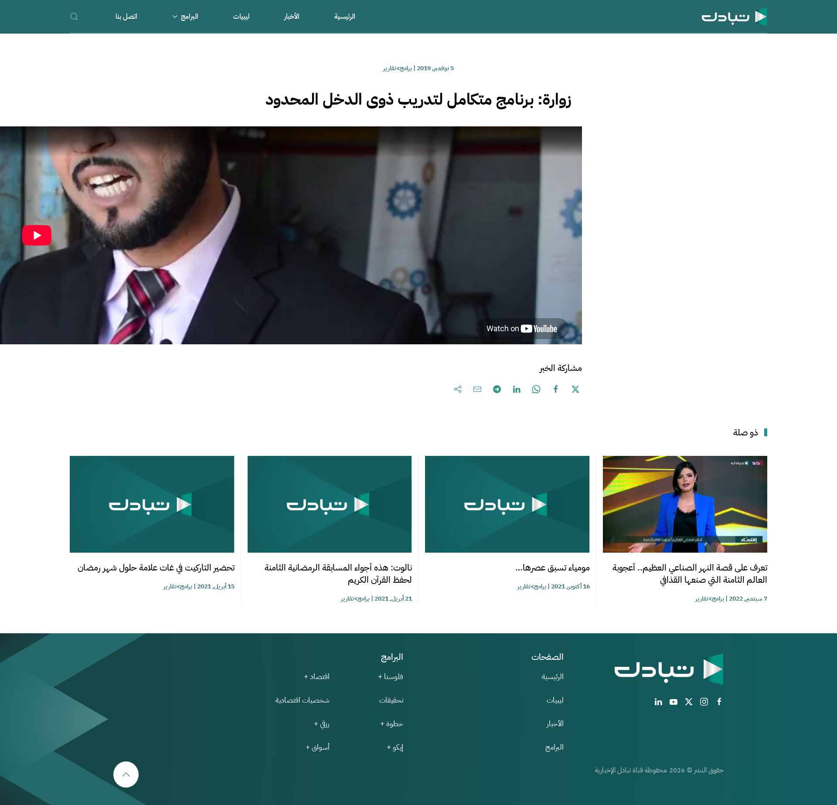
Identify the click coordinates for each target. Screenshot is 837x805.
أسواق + (318, 747)
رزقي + (322, 723)
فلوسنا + (390, 676)
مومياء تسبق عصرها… (552, 567)
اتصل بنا (126, 16)
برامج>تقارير (397, 68)
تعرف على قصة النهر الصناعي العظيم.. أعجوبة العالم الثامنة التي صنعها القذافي (689, 573)
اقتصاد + (317, 676)
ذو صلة (745, 432)
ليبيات (241, 16)
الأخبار (291, 16)
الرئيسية (344, 16)
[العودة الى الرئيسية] (734, 16)
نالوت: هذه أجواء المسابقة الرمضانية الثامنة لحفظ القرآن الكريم (338, 573)
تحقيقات (391, 700)
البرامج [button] (189, 16)
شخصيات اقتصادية (303, 700)
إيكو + (395, 747)
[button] (74, 16)
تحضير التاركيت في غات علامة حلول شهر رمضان (156, 567)
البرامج (554, 747)
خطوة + (391, 723)
